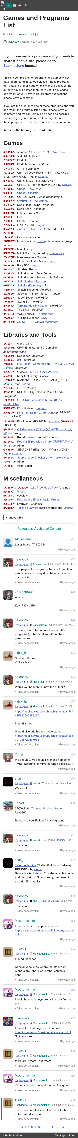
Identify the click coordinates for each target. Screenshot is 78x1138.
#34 (73, 920)
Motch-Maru (46, 313)
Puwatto (41, 281)
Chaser (21, 188)
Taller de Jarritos (27, 507)
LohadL (43, 176)
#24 (73, 620)
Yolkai (19, 754)
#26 (73, 676)
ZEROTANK (24, 321)
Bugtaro (42, 225)
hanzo (52, 261)
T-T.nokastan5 (39, 200)
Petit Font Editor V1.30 (31, 412)
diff (19, 359)
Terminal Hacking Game (32, 305)
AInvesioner (23, 539)
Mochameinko (25, 920)
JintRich (22, 229)
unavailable (16, 517)
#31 (73, 835)
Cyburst (22, 200)
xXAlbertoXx (24, 592)
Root (6, 34)
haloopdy (13, 41)
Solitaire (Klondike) (29, 285)
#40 (73, 1100)
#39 (73, 1075)
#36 (73, 989)
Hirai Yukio (58, 152)
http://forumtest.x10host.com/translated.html (43, 1032)
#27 (73, 701)
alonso (68, 507)
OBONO (67, 184)
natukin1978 (11, 404)
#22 (73, 559)
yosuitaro (54, 421)
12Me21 (20, 949)
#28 (73, 754)
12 (57, 1127)
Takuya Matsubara (46, 321)
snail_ (19, 778)
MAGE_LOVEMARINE (44, 371)
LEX (19, 388)
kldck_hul (21, 652)
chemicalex (23, 1018)
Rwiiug (41, 241)
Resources (25, 528)
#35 (73, 948)
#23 (73, 592)
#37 (73, 1018)
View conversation (28, 582)
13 (62, 1127)
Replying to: (22, 564)
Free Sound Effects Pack (33, 499)
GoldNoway (56, 253)
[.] (36, 34)
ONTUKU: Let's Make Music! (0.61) (39, 400)
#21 (73, 539)
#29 (73, 778)
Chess (21, 192)
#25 (73, 652)
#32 (73, 859)
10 (46, 1127)
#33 (73, 896)
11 (51, 1127)
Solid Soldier (25, 281)
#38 (73, 1051)
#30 (73, 803)
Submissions (22, 34)
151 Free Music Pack (44, 487)
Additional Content (47, 528)
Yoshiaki (33, 192)
